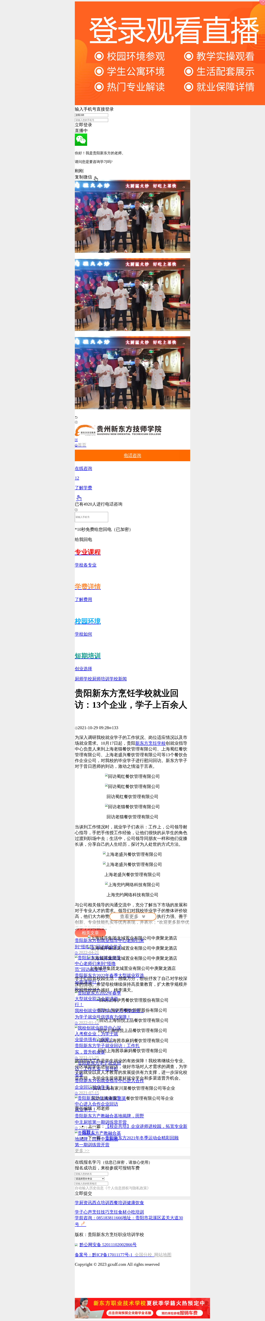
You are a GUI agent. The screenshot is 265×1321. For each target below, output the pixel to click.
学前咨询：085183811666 (98, 1217)
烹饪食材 (118, 1212)
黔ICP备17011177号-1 (112, 1254)
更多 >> (82, 1150)
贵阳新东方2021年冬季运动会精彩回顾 (142, 1138)
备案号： (83, 1254)
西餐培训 (118, 1202)
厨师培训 (100, 678)
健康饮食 (135, 1202)
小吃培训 (135, 1212)
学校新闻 (118, 678)
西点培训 (100, 1202)
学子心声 (83, 1212)
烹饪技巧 (100, 1212)
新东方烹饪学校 (150, 743)
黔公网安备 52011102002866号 (108, 1244)
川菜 (121, 1098)
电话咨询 (132, 455)
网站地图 (162, 1254)
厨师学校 (83, 678)
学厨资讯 (83, 1202)
